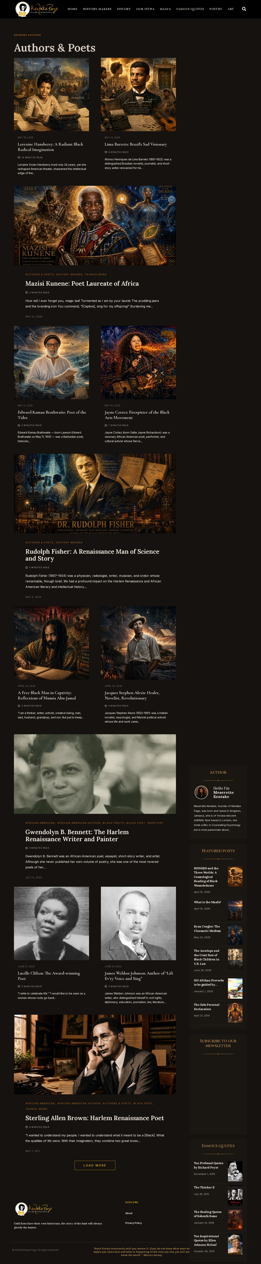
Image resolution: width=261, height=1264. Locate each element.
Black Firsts (113, 822)
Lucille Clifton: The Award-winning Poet (49, 976)
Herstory (156, 822)
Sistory (124, 9)
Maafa (165, 9)
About (128, 1213)
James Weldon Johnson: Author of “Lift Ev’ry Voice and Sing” (139, 976)
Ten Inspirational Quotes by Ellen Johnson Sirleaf (206, 1240)
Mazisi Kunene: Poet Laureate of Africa (82, 283)
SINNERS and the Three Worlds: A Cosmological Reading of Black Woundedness (206, 876)
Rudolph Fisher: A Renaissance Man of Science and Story (92, 555)
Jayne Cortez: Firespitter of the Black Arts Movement (137, 415)
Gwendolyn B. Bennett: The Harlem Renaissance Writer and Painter (77, 835)
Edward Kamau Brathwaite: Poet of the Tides (52, 415)
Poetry (215, 9)
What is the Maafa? (207, 902)
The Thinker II (204, 1187)
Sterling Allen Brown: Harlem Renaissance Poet (94, 1118)
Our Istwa (145, 9)
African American (40, 822)
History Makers (97, 9)
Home (73, 9)
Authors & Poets (39, 274)
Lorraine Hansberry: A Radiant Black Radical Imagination (50, 147)
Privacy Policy (133, 1222)
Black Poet (135, 822)
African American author (79, 822)
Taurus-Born (96, 274)
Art (231, 9)
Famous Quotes (190, 9)
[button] (244, 9)
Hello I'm (223, 792)
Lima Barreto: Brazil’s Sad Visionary (136, 144)
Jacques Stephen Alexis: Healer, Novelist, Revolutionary (132, 695)
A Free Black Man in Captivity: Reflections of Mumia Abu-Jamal (47, 695)
